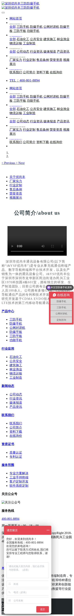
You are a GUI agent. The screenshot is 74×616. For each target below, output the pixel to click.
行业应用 (8, 348)
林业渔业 (15, 369)
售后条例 (15, 189)
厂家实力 (15, 181)
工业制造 (15, 377)
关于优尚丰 (17, 177)
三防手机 (15, 319)
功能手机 (15, 340)
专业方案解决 (18, 473)
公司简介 (15, 427)
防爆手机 (15, 323)
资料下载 (15, 431)
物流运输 (15, 373)
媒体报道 (15, 402)
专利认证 (15, 456)
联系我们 (8, 415)
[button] (9, 163)
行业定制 (15, 185)
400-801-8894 (10, 518)
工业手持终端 (18, 477)
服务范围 (8, 465)
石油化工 (15, 357)
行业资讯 (15, 398)
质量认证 (15, 452)
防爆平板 (15, 332)
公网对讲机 (17, 327)
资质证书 (8, 444)
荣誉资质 (15, 193)
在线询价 (15, 435)
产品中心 (8, 311)
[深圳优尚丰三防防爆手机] (37, 6)
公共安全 (15, 361)
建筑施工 (15, 365)
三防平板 (15, 336)
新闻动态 (8, 386)
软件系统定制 (18, 485)
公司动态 (15, 394)
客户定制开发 (18, 481)
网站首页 (15, 18)
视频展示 (15, 197)
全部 (12, 26)
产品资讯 (15, 406)
